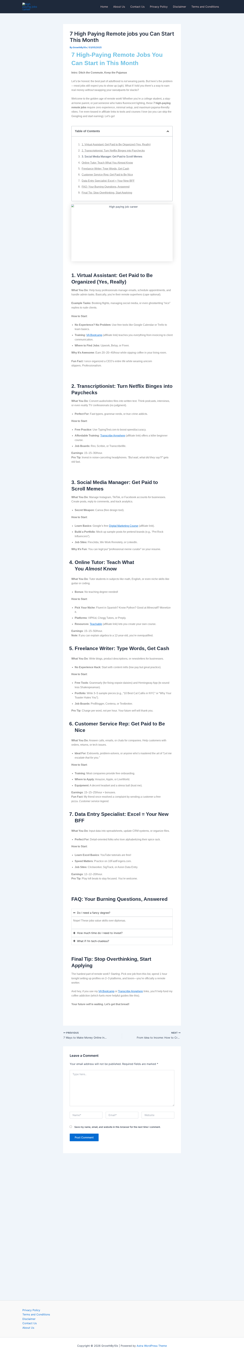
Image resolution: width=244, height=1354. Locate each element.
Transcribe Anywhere (112, 435)
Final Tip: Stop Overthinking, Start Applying (107, 192)
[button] (167, 131)
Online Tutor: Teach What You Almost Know (107, 162)
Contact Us (137, 6)
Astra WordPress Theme (152, 1345)
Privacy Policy (159, 6)
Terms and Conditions (205, 6)
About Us (119, 6)
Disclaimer (179, 6)
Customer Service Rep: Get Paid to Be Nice (107, 174)
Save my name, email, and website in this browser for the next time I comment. (117, 1126)
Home (104, 6)
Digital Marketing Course (123, 525)
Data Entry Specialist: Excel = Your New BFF (108, 180)
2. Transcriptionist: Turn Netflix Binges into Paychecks (113, 150)
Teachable (96, 624)
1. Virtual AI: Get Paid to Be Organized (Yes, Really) (116, 144)
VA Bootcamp (94, 335)
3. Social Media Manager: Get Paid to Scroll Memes (112, 156)
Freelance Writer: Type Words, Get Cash (105, 168)
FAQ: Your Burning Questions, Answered (105, 186)
